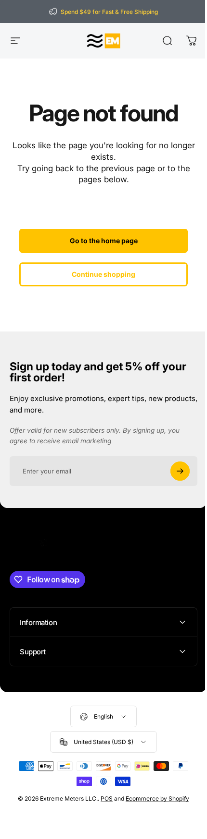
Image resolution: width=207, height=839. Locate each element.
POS (103, 798)
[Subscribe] (180, 471)
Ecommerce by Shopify (154, 798)
